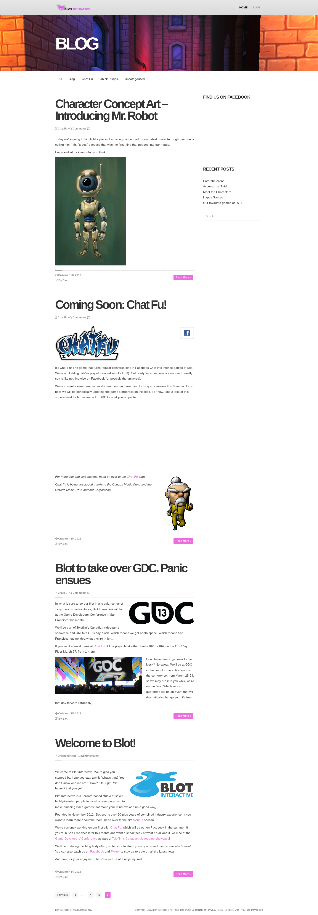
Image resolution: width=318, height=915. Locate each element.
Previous (62, 894)
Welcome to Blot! (95, 743)
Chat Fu (87, 79)
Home (243, 7)
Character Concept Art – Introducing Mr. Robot (111, 109)
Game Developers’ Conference (76, 838)
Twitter (115, 851)
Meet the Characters (217, 192)
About (139, 820)
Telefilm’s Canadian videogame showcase (140, 838)
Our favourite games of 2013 (223, 202)
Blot (65, 280)
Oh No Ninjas (109, 79)
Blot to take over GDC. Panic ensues (121, 574)
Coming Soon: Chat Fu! (110, 304)
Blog (256, 7)
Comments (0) (81, 128)
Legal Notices (199, 910)
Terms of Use (232, 910)
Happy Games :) (214, 197)
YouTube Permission (252, 910)
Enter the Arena (214, 181)
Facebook (97, 851)
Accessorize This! (215, 186)
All (60, 79)
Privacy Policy (215, 910)
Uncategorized (135, 79)
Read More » (183, 277)
